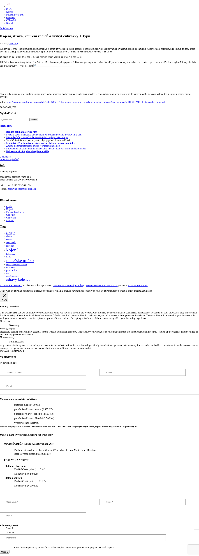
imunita (11, 242)
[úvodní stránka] (8, 6)
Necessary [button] (5, 321)
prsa (7, 273)
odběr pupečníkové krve (16, 264)
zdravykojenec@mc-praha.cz (22, 188)
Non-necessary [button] (7, 337)
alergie (10, 232)
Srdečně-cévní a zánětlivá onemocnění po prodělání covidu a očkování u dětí (43, 134)
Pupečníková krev (15, 14)
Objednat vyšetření (9, 159)
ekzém (9, 236)
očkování (10, 267)
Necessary (14, 325)
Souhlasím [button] (147, 290)
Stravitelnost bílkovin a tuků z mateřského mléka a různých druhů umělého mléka (46, 148)
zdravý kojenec (18, 279)
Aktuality (13, 43)
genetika (9, 239)
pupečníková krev (12, 276)
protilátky (11, 270)
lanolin (8, 257)
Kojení (9, 12)
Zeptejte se (5, 156)
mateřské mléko (20, 260)
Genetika (10, 17)
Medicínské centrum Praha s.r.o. (102, 285)
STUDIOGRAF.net (138, 285)
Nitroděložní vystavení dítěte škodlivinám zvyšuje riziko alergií (37, 137)
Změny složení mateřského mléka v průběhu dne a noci (33, 145)
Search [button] (34, 120)
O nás (9, 9)
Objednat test (6, 28)
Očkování (11, 20)
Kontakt (10, 23)
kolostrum (10, 254)
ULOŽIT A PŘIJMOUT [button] (12, 350)
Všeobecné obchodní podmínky (68, 285)
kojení (12, 249)
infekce (10, 245)
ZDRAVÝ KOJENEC (11, 285)
